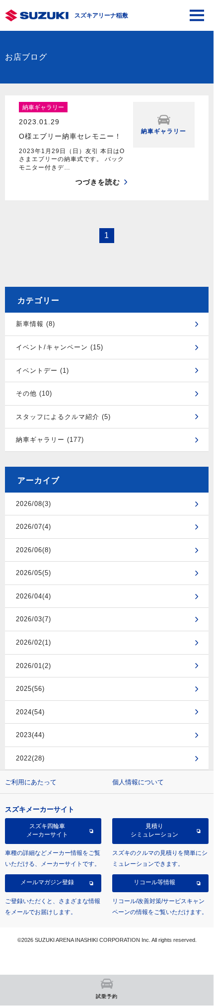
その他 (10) (34, 393)
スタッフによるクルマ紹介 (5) (63, 416)
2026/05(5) (33, 573)
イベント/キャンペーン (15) (59, 347)
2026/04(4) (33, 596)
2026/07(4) (33, 526)
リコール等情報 (154, 882)
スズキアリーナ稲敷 (101, 15)
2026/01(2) (33, 666)
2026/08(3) (33, 503)
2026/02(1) (33, 642)
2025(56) (30, 688)
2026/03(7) (33, 619)
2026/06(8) (33, 550)
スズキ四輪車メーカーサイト (47, 830)
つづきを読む (97, 182)
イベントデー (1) (42, 370)
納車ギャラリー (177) (50, 439)
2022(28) (30, 758)
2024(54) (30, 712)
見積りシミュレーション (154, 830)
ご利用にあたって (31, 782)
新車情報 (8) (35, 324)
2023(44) (30, 735)
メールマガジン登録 (47, 882)
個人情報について (138, 782)
